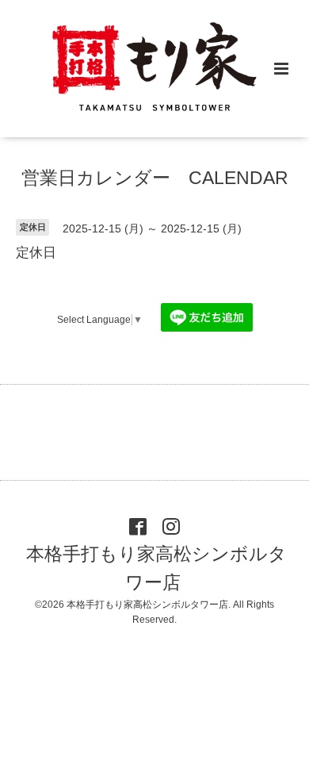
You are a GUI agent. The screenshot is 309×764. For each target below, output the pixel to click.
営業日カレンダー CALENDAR (154, 177)
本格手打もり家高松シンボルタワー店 (156, 568)
